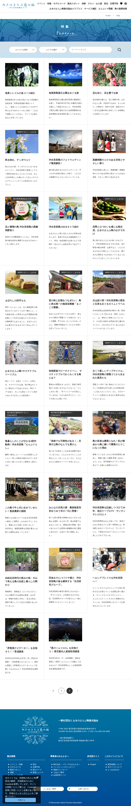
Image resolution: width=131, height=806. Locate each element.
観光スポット (15, 770)
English (93, 764)
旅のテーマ (37, 770)
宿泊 (34, 764)
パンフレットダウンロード (64, 767)
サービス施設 (90, 9)
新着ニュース (38, 772)
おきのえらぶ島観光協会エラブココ (66, 9)
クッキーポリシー (23, 793)
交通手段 (36, 767)
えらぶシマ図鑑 (105, 9)
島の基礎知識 (121, 9)
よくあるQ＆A (113, 770)
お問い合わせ (83, 789)
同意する (21, 800)
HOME (108, 16)
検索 (119, 50)
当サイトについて (115, 767)
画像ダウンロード (60, 770)
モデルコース (15, 767)
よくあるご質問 (49, 789)
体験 (12, 772)
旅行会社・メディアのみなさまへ (66, 764)
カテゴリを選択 (21, 50)
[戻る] (53, 691)
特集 (118, 16)
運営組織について (115, 764)
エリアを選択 (51, 50)
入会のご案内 (58, 772)
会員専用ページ (59, 775)
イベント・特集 (16, 764)
